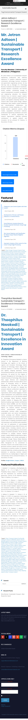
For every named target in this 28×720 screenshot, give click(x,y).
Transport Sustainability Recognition (13, 567)
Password (6, 688)
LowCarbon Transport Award (8, 552)
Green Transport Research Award (10, 263)
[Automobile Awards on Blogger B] (17, 637)
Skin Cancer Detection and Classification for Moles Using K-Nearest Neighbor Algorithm (14, 235)
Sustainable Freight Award (12, 559)
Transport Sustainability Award (13, 285)
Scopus (17, 460)
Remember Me (6, 695)
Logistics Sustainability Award (13, 551)
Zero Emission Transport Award (11, 288)
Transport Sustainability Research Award (11, 286)
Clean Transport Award (12, 538)
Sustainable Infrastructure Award (10, 271)
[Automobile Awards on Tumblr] (25, 637)
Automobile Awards (9, 8)
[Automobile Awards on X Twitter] (6, 637)
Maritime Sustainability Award (11, 554)
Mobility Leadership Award (8, 556)
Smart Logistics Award (11, 558)
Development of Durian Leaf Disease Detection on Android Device (14, 215)
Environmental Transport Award (13, 256)
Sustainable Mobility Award (12, 274)
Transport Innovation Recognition (10, 565)
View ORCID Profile (7, 190)
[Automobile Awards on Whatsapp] (21, 637)
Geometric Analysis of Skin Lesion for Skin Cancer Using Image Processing (15, 244)
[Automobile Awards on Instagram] (10, 637)
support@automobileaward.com (9, 660)
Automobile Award (21, 29)
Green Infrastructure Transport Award (10, 259)
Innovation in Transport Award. (13, 548)
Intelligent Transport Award (8, 549)
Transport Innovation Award (16, 282)
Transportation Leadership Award (14, 569)
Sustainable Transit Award (19, 561)
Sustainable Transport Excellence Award (11, 278)
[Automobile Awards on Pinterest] (13, 637)
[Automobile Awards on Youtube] (2, 637)
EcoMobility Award (15, 539)
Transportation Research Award (9, 570)
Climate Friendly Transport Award (14, 253)
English (16, 0)
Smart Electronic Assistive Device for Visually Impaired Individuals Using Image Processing (15, 225)
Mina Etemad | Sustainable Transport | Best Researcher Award (12, 595)
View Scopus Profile (8, 182)
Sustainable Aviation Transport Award (15, 270)
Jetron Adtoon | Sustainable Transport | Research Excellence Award (12, 22)
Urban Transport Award (11, 572)
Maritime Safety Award (11, 554)
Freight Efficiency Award (7, 542)
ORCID (22, 460)
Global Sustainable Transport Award (13, 257)
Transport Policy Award (7, 284)
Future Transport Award (16, 257)
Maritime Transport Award (19, 555)
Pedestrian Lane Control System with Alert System (15, 207)
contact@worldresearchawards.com (10, 669)
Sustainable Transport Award (12, 277)
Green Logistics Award (16, 545)
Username (6, 681)
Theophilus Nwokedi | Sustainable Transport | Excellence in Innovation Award (13, 302)
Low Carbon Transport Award (18, 264)
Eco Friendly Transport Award (13, 253)
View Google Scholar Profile (10, 174)
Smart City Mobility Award (12, 268)
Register (3, 704)
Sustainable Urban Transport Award (10, 281)
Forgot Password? (5, 706)
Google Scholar (10, 460)
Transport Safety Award (14, 566)
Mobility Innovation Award (8, 265)
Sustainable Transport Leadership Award (12, 279)
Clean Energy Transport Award (14, 250)
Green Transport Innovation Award (14, 261)
